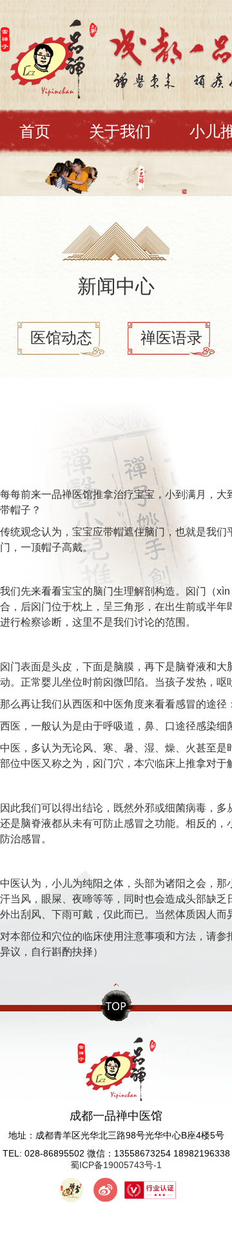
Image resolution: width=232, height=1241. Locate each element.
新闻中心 (116, 286)
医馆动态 (61, 337)
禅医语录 (171, 337)
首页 (34, 131)
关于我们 (120, 131)
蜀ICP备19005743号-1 (116, 1165)
